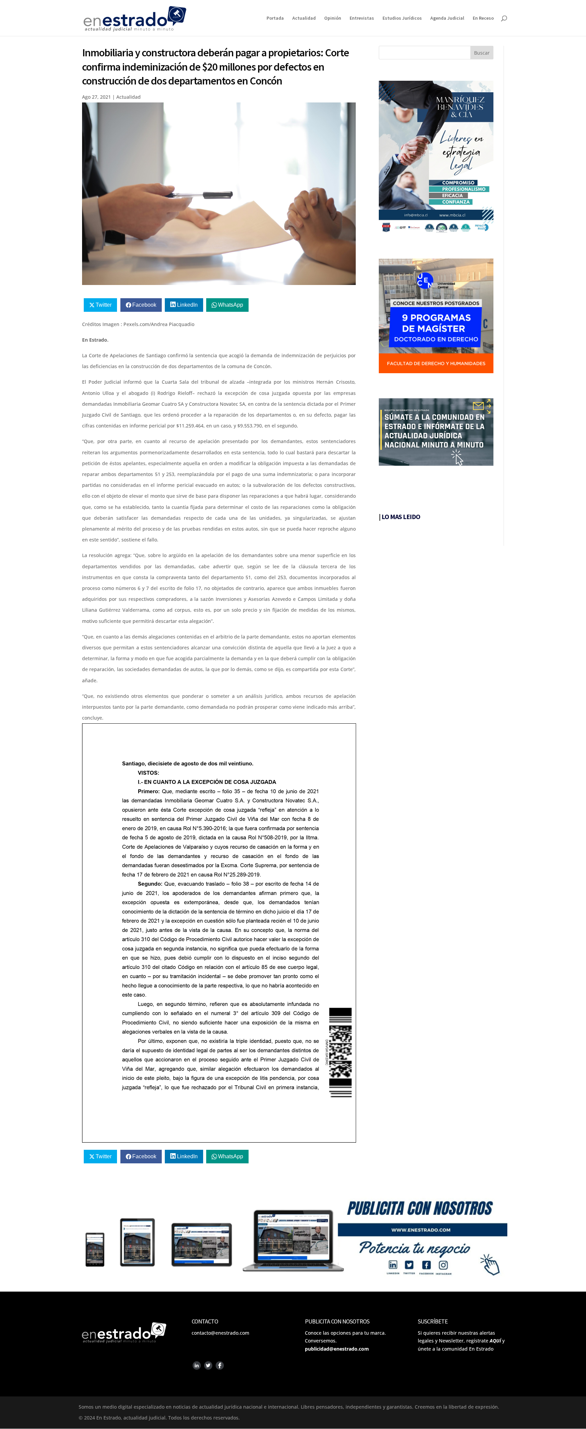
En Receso (483, 18)
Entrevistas (362, 18)
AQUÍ (495, 1340)
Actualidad (304, 18)
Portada (275, 18)
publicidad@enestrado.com (337, 1349)
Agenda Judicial (447, 18)
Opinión (332, 18)
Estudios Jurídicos (402, 18)
